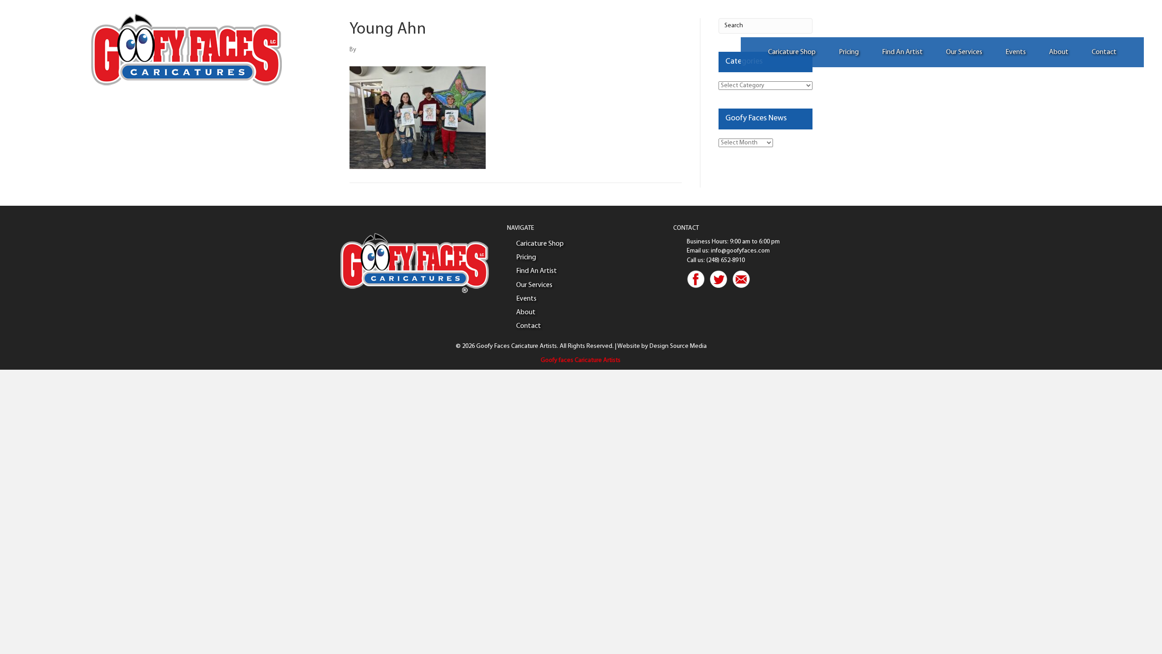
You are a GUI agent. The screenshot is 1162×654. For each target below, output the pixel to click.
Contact (1104, 52)
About (1058, 52)
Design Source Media (678, 346)
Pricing (849, 52)
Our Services (964, 52)
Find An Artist (902, 52)
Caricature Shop (792, 52)
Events (1015, 52)
